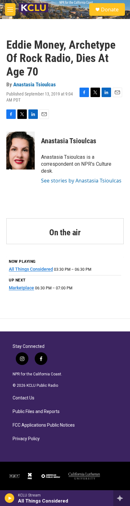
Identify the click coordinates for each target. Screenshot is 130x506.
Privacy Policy (26, 438)
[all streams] (121, 498)
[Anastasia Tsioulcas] (20, 151)
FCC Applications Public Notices (44, 425)
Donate (110, 9)
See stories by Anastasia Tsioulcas (81, 180)
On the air (65, 232)
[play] (10, 498)
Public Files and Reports (36, 411)
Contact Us (23, 398)
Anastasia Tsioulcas (34, 84)
